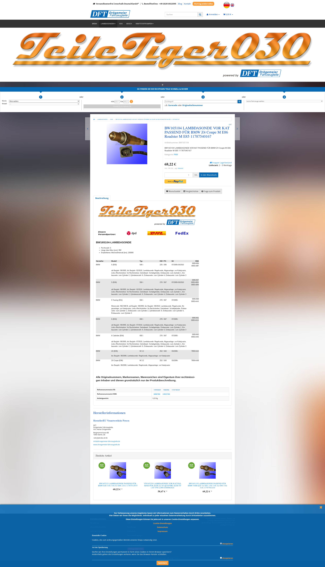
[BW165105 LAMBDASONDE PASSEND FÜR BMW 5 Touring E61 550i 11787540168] (237, 128)
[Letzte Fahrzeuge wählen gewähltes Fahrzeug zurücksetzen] (284, 101)
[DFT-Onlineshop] (113, 14)
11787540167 (157, 390)
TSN (122, 102)
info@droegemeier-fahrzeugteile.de (106, 441)
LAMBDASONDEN (107, 23)
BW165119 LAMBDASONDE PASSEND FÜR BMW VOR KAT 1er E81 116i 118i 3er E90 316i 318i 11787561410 (207, 485)
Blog (180, 3)
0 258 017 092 (166, 394)
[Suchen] (200, 14)
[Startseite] (94, 119)
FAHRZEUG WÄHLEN (122, 106)
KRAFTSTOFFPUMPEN (144, 23)
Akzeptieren (227, 544)
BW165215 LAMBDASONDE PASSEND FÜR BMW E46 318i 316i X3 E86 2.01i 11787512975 (117, 484)
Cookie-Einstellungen (162, 523)
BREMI (94, 23)
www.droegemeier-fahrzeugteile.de (106, 444)
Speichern (162, 563)
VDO (121, 23)
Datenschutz (162, 527)
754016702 (166, 390)
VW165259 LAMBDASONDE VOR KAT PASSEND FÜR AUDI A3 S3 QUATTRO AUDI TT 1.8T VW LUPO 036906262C (162, 485)
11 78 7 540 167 (176, 390)
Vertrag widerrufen (203, 3)
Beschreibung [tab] (101, 198)
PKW (176, 154)
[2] (175, 181)
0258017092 (157, 394)
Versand (180, 168)
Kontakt (187, 3)
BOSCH (129, 23)
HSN (113, 102)
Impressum (163, 531)
